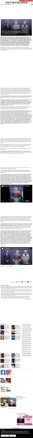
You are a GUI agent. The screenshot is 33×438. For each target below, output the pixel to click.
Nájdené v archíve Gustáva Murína (21, 397)
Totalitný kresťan (4, 407)
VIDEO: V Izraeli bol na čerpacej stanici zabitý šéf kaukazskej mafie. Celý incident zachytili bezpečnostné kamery (27, 351)
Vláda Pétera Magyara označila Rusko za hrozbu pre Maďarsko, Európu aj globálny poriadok (7, 355)
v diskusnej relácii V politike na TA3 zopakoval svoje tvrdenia (15, 47)
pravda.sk (4, 266)
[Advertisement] (16, 11)
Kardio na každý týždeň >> (13, 408)
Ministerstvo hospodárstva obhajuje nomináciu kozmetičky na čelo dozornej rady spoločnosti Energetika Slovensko (27, 345)
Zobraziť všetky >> (29, 299)
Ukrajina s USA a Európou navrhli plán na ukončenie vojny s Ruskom (27, 347)
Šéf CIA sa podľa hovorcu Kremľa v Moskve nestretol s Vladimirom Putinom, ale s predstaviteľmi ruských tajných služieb (27, 324)
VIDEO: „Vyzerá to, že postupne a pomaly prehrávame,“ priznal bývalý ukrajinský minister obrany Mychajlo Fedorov (18, 332)
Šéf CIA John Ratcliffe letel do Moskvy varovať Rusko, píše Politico (7, 331)
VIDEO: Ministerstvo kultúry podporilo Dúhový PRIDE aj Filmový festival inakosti (18, 360)
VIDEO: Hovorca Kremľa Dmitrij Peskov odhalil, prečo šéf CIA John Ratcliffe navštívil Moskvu (7, 327)
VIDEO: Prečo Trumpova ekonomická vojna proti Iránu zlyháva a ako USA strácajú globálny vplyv (26, 339)
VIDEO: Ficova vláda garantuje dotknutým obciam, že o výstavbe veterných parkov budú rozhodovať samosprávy (26, 327)
